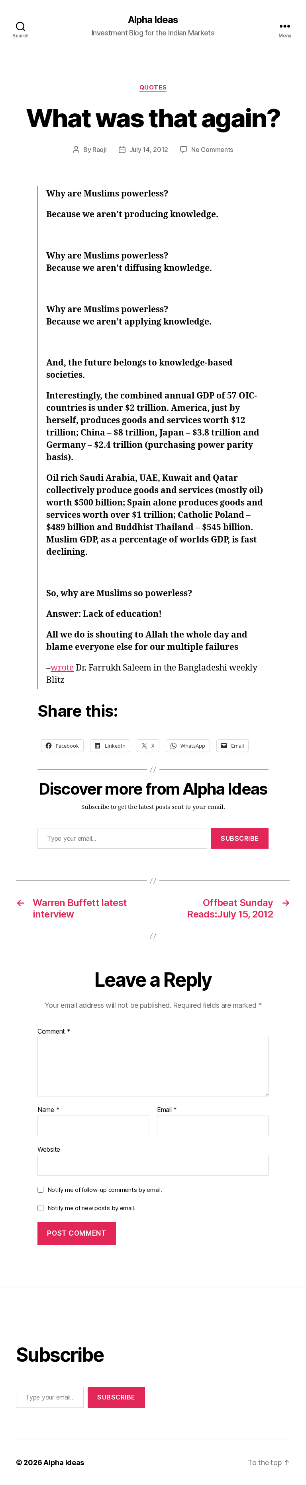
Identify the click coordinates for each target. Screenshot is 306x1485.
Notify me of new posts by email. (91, 1208)
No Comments (212, 150)
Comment (54, 1031)
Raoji (99, 150)
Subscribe (240, 838)
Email (167, 1110)
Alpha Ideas (153, 20)
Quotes (153, 87)
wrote (62, 668)
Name (48, 1110)
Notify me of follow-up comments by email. (104, 1189)
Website (48, 1149)
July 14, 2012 (149, 150)
